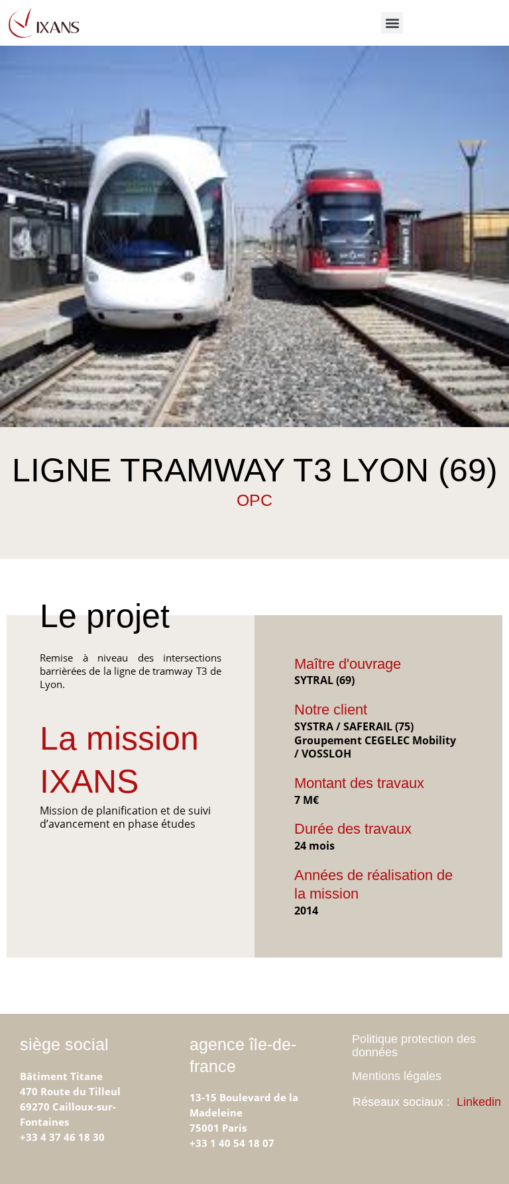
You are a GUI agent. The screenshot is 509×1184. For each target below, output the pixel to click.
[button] (392, 23)
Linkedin (479, 1102)
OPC (254, 500)
